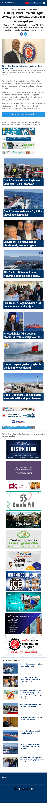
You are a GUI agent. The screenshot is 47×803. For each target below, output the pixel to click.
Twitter (19, 789)
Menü (44, 3)
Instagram (23, 789)
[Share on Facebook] (21, 34)
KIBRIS (12, 9)
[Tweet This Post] (25, 34)
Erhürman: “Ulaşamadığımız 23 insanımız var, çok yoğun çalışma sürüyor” (32, 760)
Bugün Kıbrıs (8, 3)
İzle (27, 3)
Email (31, 789)
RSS (27, 789)
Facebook (15, 789)
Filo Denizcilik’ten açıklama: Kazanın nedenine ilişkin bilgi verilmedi (30, 746)
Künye (4, 777)
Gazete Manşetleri (35, 3)
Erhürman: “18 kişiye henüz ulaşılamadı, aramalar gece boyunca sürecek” (30, 679)
